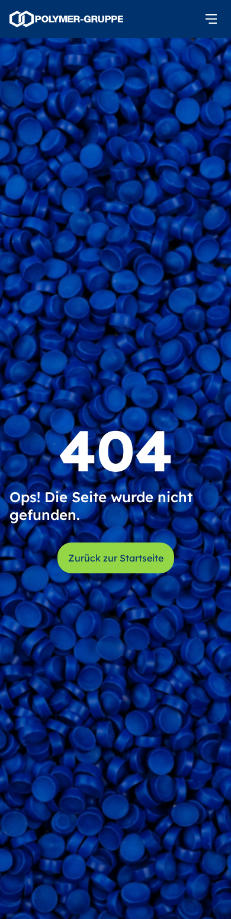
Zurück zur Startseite (115, 558)
